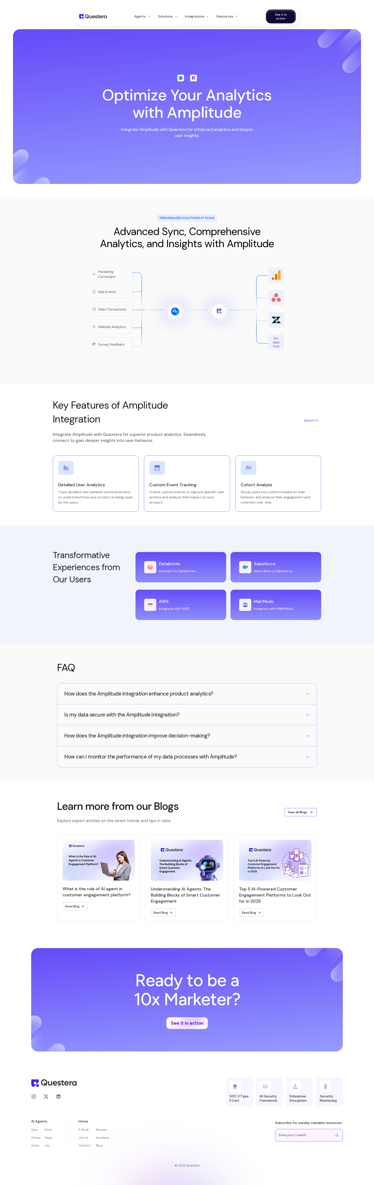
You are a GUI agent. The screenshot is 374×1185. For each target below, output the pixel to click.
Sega (48, 1138)
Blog (99, 1145)
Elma (48, 1130)
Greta (35, 1145)
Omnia (35, 1138)
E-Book (84, 1130)
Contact (84, 1145)
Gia (47, 1145)
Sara (34, 1130)
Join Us (84, 1138)
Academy (102, 1138)
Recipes (101, 1130)
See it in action (281, 16)
